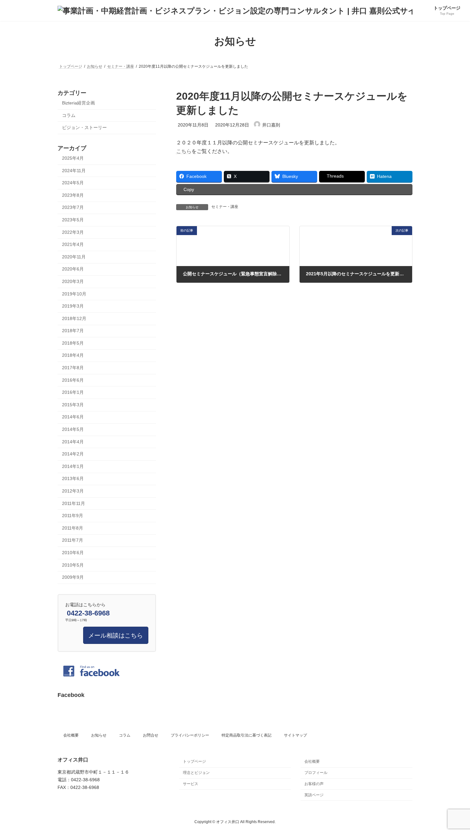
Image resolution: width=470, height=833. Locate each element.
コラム (68, 115)
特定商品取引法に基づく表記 (246, 735)
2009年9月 (73, 577)
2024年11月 (74, 170)
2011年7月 (72, 540)
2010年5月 (73, 564)
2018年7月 (73, 330)
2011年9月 (72, 515)
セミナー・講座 (224, 206)
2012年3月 (73, 490)
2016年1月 (73, 392)
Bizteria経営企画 (78, 102)
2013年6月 (73, 478)
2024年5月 (73, 182)
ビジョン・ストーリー (84, 127)
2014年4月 (73, 441)
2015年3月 (73, 404)
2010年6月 (73, 552)
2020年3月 (73, 281)
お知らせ (98, 735)
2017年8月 (73, 367)
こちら (184, 151)
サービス (190, 784)
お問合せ (150, 735)
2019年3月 (73, 306)
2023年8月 (73, 194)
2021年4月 (73, 244)
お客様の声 (314, 784)
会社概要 (71, 735)
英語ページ (314, 795)
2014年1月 (73, 466)
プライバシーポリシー (190, 735)
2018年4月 (73, 355)
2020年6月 (73, 268)
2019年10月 (74, 293)
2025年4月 (73, 158)
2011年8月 (72, 527)
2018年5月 (73, 342)
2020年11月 (74, 256)
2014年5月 (73, 429)
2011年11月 (73, 503)
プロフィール (315, 772)
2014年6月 (73, 416)
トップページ (194, 761)
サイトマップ (295, 735)
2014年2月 (73, 453)
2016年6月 (73, 379)
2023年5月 (73, 219)
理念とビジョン (196, 772)
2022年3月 (73, 231)
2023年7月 (73, 207)
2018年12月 (74, 318)
